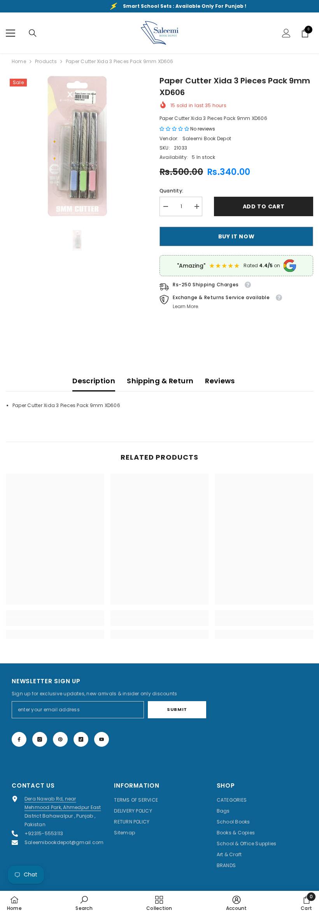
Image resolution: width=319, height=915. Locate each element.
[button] (175, 128)
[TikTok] (81, 739)
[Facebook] (19, 739)
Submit (177, 709)
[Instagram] (39, 739)
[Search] (32, 33)
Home (19, 61)
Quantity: (171, 190)
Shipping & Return (160, 381)
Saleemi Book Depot (206, 138)
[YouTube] (101, 739)
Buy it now (236, 236)
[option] (77, 146)
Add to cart (264, 206)
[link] (55, 621)
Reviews (220, 381)
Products (46, 61)
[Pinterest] (60, 739)
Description (93, 381)
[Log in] (286, 33)
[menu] (10, 33)
